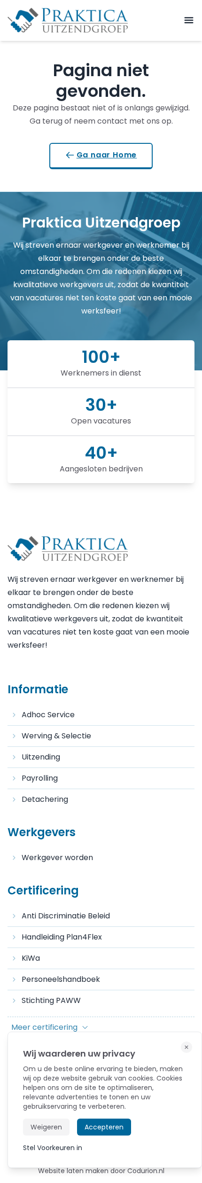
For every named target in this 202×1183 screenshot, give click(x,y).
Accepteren (104, 1127)
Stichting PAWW (51, 1000)
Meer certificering (44, 1027)
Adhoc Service (48, 714)
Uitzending (41, 757)
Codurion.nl (145, 1170)
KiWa (31, 958)
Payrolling (40, 778)
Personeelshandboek (61, 979)
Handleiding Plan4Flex (62, 937)
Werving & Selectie (56, 735)
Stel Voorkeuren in (52, 1147)
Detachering (45, 799)
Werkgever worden (57, 857)
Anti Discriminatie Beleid (66, 915)
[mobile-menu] (188, 20)
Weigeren (46, 1127)
